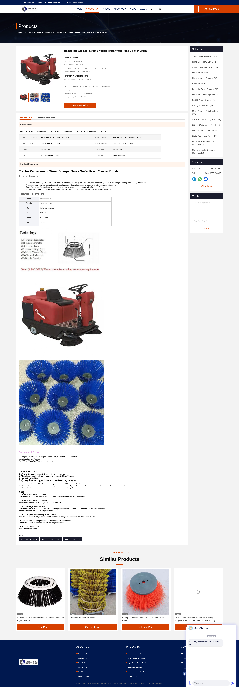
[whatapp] (200, 179)
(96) (204, 78)
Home (79, 9)
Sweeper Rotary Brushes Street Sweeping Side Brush (91, 619)
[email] (205, 179)
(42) (203, 143)
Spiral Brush (132, 676)
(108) (204, 56)
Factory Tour (83, 658)
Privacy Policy (83, 676)
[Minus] (232, 628)
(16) (203, 151)
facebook (184, 674)
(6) (205, 95)
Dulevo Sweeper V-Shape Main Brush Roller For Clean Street (196, 619)
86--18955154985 (75, 2)
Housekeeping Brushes (137, 672)
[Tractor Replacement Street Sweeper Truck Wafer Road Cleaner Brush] (40, 70)
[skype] (194, 179)
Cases (143, 9)
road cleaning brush (72, 539)
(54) (206, 120)
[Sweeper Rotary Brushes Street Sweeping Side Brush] (93, 592)
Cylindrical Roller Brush (137, 663)
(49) (206, 125)
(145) (202, 73)
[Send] (233, 683)
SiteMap (81, 672)
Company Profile (84, 654)
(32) (205, 89)
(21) (204, 136)
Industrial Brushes (135, 667)
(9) (204, 131)
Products (91, 9)
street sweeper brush (29, 539)
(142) (204, 62)
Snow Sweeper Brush (136, 654)
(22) (202, 106)
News (133, 9)
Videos (106, 9)
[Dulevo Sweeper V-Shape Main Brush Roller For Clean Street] (198, 592)
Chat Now (206, 186)
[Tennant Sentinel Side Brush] (40, 592)
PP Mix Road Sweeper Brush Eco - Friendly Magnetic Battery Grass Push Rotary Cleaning (142, 619)
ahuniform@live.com (55, 2)
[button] (20, 596)
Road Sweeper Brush (40, 32)
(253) (205, 67)
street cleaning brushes (51, 539)
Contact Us (82, 667)
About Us (119, 9)
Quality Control (84, 663)
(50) (205, 112)
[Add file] (189, 683)
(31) (204, 100)
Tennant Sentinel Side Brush (29, 618)
